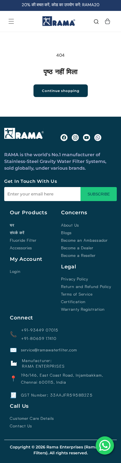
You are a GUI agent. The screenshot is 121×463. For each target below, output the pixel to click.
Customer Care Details (32, 418)
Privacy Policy (74, 279)
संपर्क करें (17, 233)
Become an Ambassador (84, 240)
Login (15, 271)
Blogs (66, 233)
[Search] (96, 22)
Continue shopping (60, 91)
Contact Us (21, 426)
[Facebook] (64, 137)
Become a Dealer (77, 248)
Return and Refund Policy (86, 287)
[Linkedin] (97, 137)
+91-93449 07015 (39, 330)
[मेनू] (11, 21)
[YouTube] (86, 137)
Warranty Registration (83, 309)
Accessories (21, 248)
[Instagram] (75, 137)
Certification (73, 302)
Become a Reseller (78, 255)
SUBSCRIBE (99, 194)
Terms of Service (77, 294)
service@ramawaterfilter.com (49, 350)
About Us (70, 225)
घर (12, 225)
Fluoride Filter (23, 240)
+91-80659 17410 (39, 338)
